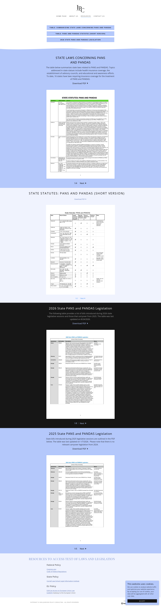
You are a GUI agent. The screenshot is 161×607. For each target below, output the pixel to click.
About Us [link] (73, 16)
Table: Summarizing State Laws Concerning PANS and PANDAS (80, 28)
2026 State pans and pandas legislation (80, 40)
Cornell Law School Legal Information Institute (63, 581)
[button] (83, 183)
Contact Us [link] (99, 16)
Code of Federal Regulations (56, 572)
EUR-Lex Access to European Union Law (61, 591)
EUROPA (50, 593)
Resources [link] (86, 16)
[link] (80, 9)
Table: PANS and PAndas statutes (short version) (80, 34)
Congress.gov (51, 569)
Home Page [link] (61, 16)
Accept (142, 601)
